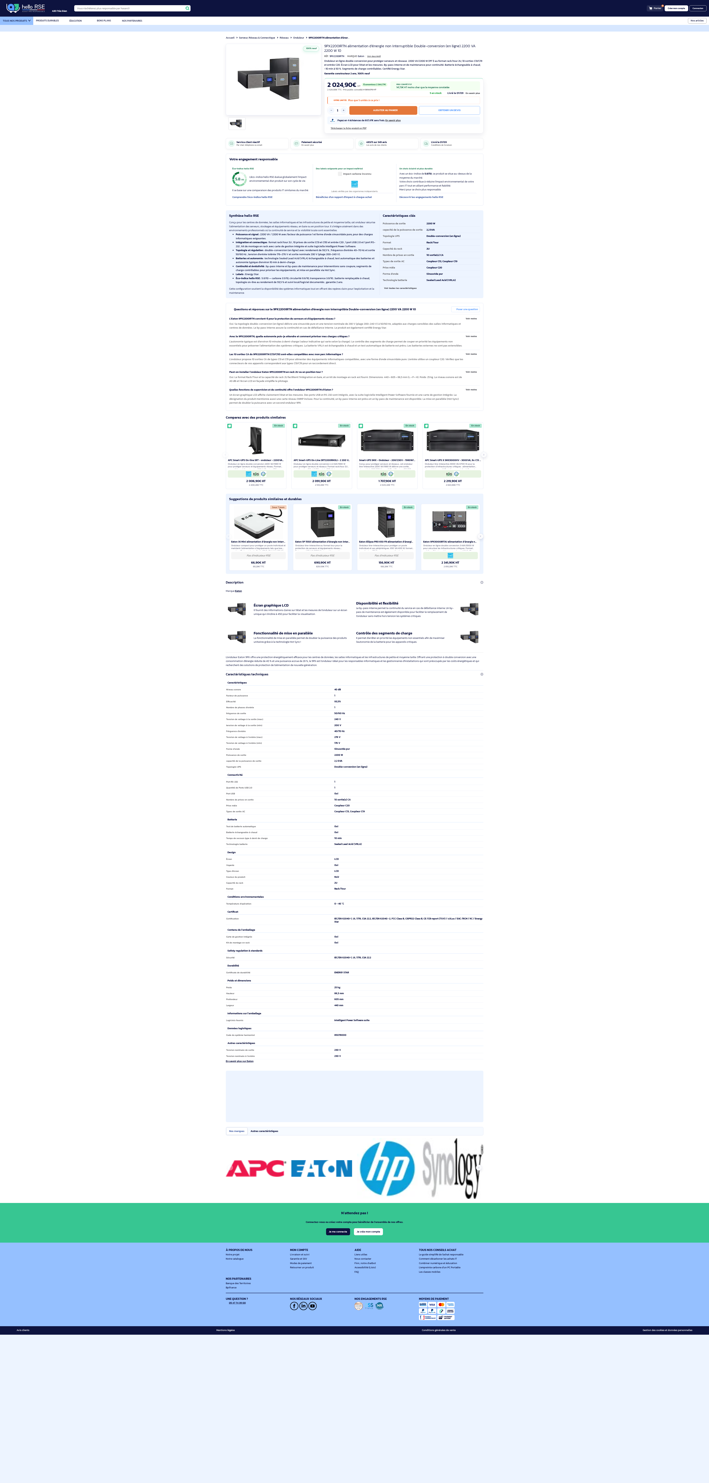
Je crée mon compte (368, 1232)
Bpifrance (231, 1287)
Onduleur (298, 38)
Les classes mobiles (429, 1272)
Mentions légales (225, 1330)
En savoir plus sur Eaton (240, 1061)
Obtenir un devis (449, 110)
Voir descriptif (374, 56)
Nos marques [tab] (236, 1131)
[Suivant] (317, 79)
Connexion (698, 8)
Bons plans (104, 20)
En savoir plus (473, 93)
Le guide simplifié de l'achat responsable (441, 1254)
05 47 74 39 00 (237, 1303)
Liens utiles (360, 1254)
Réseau (284, 38)
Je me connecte (338, 1232)
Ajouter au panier (385, 110)
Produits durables (47, 20)
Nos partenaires (132, 21)
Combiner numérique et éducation (438, 1263)
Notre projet (232, 1254)
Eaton (238, 591)
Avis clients (23, 1330)
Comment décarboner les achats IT (438, 1259)
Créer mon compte (676, 8)
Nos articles (697, 20)
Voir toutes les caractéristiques (400, 288)
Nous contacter (362, 1259)
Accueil (230, 38)
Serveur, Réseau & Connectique (257, 38)
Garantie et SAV (298, 1259)
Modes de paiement (301, 1263)
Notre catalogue (235, 1259)
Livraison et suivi (299, 1254)
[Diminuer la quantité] (331, 110)
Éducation (75, 21)
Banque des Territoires (238, 1283)
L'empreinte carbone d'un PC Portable (439, 1267)
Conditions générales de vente (439, 1330)
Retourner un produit (302, 1267)
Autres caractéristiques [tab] (264, 1131)
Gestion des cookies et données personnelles (667, 1330)
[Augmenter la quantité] (344, 110)
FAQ (356, 1272)
